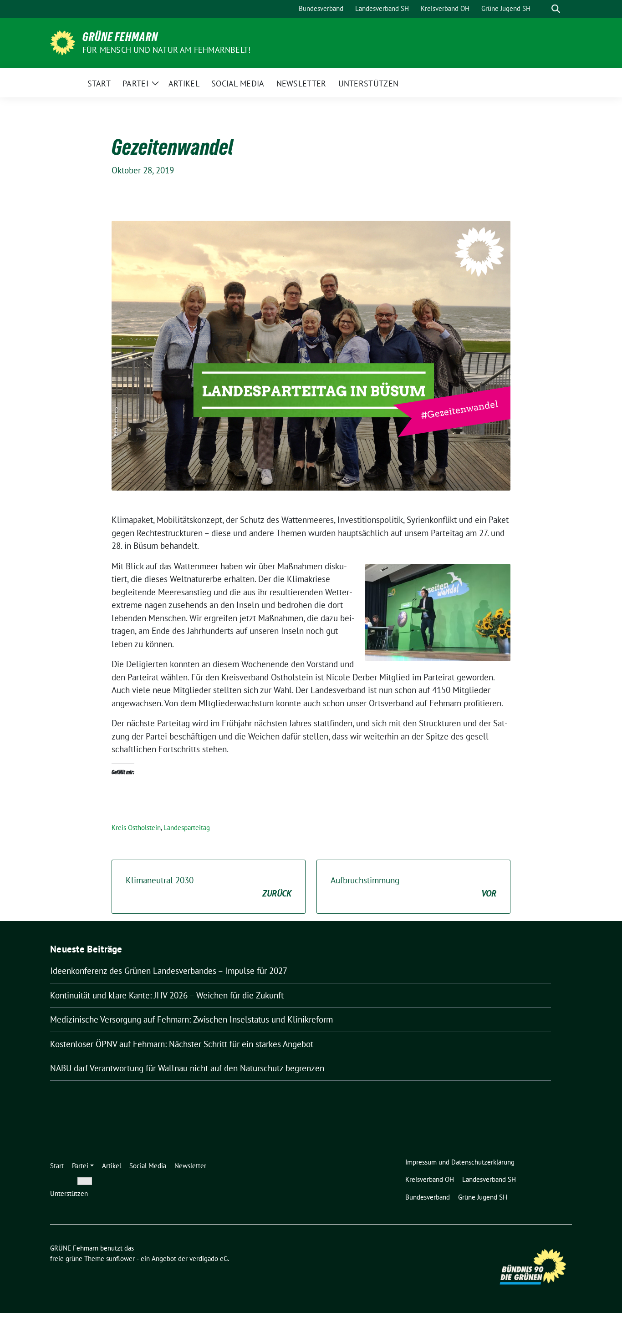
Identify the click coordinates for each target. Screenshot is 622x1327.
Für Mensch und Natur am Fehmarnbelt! (166, 50)
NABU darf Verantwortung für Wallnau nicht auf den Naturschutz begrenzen (187, 1068)
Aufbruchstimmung (413, 887)
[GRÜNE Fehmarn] (62, 41)
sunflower (120, 1258)
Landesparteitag (186, 827)
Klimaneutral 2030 (208, 887)
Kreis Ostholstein (136, 827)
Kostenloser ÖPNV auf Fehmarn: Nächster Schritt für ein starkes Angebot (181, 1043)
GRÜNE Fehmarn (120, 37)
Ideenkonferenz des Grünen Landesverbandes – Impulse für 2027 (168, 970)
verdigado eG (208, 1258)
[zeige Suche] (556, 9)
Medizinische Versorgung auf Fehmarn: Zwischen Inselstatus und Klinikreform (191, 1019)
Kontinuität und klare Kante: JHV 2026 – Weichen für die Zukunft (167, 995)
